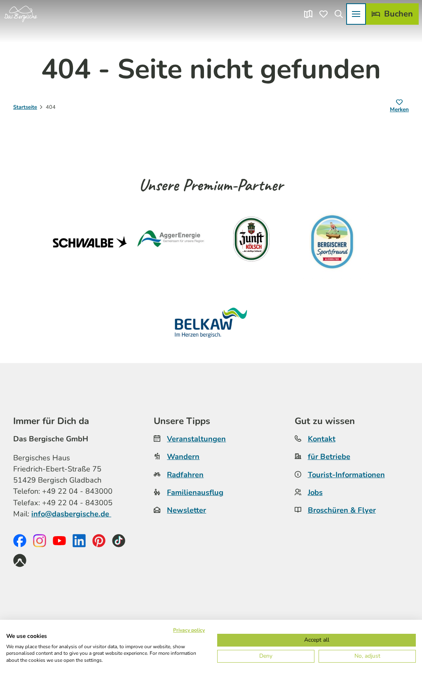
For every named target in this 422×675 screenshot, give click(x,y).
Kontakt (321, 439)
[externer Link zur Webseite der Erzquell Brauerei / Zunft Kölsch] (251, 242)
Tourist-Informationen (346, 475)
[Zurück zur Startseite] (20, 14)
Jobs (315, 492)
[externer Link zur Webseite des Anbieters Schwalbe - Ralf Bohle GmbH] (89, 242)
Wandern (183, 457)
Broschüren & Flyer (342, 510)
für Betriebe (329, 457)
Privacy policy (189, 630)
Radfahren (185, 475)
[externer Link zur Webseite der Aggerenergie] (170, 242)
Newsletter (186, 510)
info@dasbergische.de (71, 514)
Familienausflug (195, 492)
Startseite (25, 107)
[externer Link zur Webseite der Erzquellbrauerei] (332, 242)
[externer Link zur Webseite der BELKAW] (211, 322)
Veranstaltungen (196, 439)
